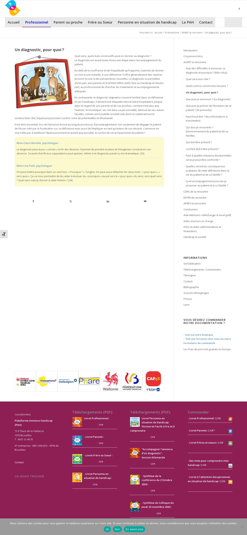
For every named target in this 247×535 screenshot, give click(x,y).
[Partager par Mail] (145, 201)
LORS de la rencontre (196, 191)
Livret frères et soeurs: (203, 442)
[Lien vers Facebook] (239, 9)
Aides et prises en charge (198, 221)
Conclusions (191, 209)
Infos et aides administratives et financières (202, 229)
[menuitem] (13, 22)
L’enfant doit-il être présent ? (202, 149)
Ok (107, 529)
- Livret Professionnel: (201, 418)
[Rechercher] (233, 22)
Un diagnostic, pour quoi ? (202, 92)
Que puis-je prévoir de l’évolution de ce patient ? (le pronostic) (209, 108)
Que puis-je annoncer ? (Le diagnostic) (208, 99)
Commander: (198, 412)
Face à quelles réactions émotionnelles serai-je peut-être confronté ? (209, 157)
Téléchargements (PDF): (92, 412)
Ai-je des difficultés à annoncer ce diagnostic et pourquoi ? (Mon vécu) (206, 70)
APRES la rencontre (195, 203)
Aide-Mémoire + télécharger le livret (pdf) (207, 215)
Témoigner (190, 275)
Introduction (191, 50)
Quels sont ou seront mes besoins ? (207, 86)
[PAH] (12, 8)
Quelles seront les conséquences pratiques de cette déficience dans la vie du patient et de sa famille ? (207, 170)
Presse (188, 299)
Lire (101, 424)
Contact (188, 281)
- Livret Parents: (197, 430)
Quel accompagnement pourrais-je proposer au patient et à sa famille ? (207, 183)
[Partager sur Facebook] (33, 201)
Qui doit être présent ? (199, 142)
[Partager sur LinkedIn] (108, 201)
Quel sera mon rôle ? (198, 79)
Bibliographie (191, 287)
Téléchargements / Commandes (202, 269)
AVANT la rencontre (195, 62)
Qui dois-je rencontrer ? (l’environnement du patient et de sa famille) (207, 131)
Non (117, 529)
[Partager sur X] (70, 201)
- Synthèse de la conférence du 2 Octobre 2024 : (157, 480)
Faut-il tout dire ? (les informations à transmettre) (207, 118)
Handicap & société (195, 237)
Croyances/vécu (193, 56)
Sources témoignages (196, 293)
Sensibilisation (192, 263)
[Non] (242, 527)
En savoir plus (134, 529)
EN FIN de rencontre (195, 197)
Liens (187, 304)
